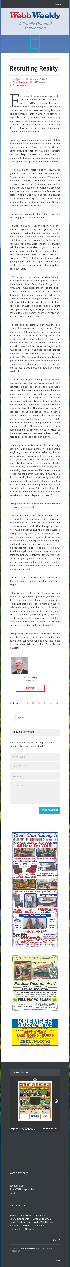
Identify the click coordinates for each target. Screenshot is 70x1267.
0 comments (19, 85)
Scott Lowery (20, 82)
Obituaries (39, 1225)
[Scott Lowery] (19, 665)
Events (26, 1225)
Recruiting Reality (34, 68)
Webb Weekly (27, 1248)
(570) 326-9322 (18, 1205)
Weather (14, 1225)
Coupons (30, 1229)
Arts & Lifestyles (42, 1219)
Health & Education (20, 1222)
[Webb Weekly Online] (35, 15)
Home (13, 1215)
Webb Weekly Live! (43, 1222)
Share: (14, 702)
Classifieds (15, 1229)
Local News (26, 1215)
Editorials (41, 1215)
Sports (19, 79)
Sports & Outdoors (19, 1219)
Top (53, 1239)
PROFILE (30, 688)
